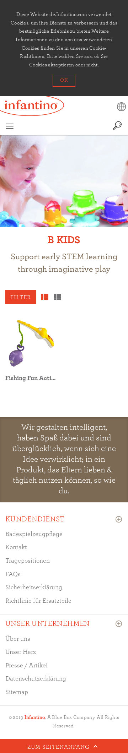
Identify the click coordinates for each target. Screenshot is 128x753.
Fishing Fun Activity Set (39, 378)
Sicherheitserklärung (33, 587)
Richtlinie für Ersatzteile (38, 601)
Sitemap (16, 692)
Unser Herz (20, 652)
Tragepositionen (27, 561)
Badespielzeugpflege (34, 534)
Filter (20, 297)
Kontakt (16, 547)
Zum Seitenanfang (59, 746)
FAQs (13, 574)
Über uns (17, 639)
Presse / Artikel (26, 665)
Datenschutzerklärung (35, 679)
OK (64, 80)
